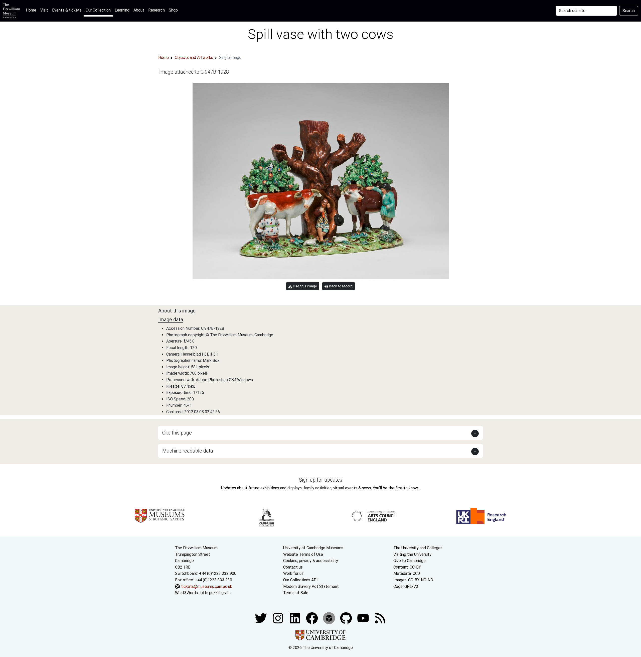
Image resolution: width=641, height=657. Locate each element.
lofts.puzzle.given (215, 592)
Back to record (340, 286)
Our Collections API (300, 580)
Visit (44, 10)
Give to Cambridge (409, 560)
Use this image (304, 286)
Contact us (293, 567)
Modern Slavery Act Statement (311, 586)
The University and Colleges (417, 547)
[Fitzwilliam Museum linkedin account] (312, 617)
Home (32, 10)
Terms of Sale (295, 592)
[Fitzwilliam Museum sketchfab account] (329, 617)
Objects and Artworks (194, 57)
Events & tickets (67, 10)
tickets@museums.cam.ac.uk (206, 586)
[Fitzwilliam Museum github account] (346, 617)
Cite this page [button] (177, 433)
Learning (122, 10)
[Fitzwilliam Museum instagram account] (278, 617)
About (138, 10)
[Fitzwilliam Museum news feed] (380, 617)
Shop (173, 10)
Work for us (293, 573)
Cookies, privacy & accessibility (310, 560)
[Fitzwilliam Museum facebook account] (295, 617)
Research (156, 10)
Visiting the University (412, 554)
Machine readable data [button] (187, 451)
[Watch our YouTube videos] (363, 617)
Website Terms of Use (303, 554)
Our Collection (98, 10)
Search (628, 10)
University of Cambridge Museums (313, 547)
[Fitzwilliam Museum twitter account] (261, 617)
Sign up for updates (320, 480)
